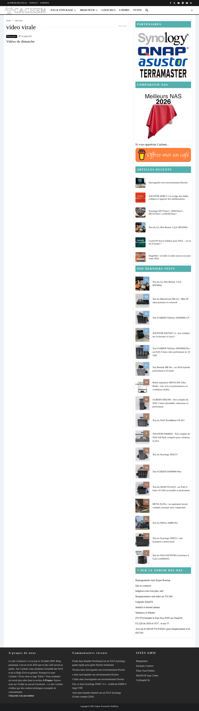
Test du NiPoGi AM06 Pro (165, 523)
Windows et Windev (145, 612)
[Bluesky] (187, 3)
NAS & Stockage (62, 10)
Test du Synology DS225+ (165, 454)
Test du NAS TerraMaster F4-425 (169, 420)
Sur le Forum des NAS (161, 570)
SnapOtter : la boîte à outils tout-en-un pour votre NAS (170, 257)
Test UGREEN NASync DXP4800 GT (171, 318)
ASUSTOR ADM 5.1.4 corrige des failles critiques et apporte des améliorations (168, 197)
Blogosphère (11, 36)
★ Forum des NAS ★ (17, 3)
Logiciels (109, 10)
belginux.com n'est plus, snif (149, 591)
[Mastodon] (183, 3)
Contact (33, 3)
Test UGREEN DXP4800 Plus (167, 471)
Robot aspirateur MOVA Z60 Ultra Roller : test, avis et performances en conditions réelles (170, 386)
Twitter (20, 684)
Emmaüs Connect (144, 666)
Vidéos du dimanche (20, 41)
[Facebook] (170, 3)
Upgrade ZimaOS (144, 602)
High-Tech (87, 10)
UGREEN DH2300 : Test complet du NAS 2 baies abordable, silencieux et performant (170, 403)
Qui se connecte (143, 585)
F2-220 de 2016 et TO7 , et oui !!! (152, 623)
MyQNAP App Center (147, 675)
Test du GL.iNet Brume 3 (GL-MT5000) (168, 227)
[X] (174, 3)
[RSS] (191, 3)
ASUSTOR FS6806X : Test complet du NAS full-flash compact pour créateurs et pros (171, 437)
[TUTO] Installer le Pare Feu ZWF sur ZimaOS (158, 618)
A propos (44, 3)
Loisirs (124, 10)
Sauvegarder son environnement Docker (168, 182)
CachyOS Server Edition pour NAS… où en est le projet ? (170, 242)
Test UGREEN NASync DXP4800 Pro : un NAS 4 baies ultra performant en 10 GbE (172, 352)
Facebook (40, 684)
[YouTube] (178, 3)
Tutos (137, 10)
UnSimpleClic (143, 680)
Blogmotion (142, 661)
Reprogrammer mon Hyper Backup (152, 580)
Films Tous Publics (145, 670)
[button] (146, 10)
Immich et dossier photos (147, 607)
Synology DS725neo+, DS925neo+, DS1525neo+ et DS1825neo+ (166, 212)
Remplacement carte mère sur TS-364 (153, 596)
